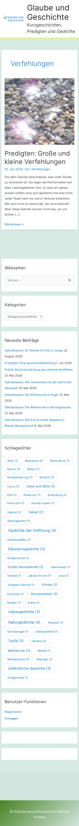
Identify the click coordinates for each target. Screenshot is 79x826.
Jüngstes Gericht (21, 585)
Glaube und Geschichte (48, 12)
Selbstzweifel (46, 631)
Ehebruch (32, 495)
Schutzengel (17, 631)
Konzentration (44, 594)
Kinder (49, 585)
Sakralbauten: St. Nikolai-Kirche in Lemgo (34, 350)
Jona (63, 575)
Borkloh (47, 477)
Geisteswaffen (19, 539)
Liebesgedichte (24, 612)
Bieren (13, 469)
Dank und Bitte (41, 486)
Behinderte (60, 461)
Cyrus (13, 486)
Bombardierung (19, 477)
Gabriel (14, 512)
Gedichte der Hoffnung (32, 530)
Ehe (11, 495)
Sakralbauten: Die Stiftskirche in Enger (32, 395)
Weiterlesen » (14, 224)
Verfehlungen (40, 169)
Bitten (33, 469)
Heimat (14, 575)
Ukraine (38, 641)
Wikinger (44, 659)
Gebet (36, 512)
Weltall (44, 651)
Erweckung (57, 495)
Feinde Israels (42, 503)
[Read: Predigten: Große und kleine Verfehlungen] (39, 111)
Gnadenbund (18, 558)
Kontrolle (15, 594)
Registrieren (13, 712)
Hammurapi (60, 567)
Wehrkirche (19, 651)
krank (34, 602)
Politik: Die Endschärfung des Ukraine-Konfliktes (39, 369)
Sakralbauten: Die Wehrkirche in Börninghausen (38, 407)
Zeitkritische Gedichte (29, 668)
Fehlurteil (15, 503)
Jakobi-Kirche (39, 575)
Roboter (55, 622)
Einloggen (11, 718)
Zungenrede (17, 677)
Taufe (16, 641)
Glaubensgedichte (26, 549)
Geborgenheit (18, 521)
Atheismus (34, 461)
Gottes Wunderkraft (25, 567)
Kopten (14, 602)
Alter (12, 461)
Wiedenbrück (18, 659)
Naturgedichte (24, 622)
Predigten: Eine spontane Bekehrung (30, 363)
